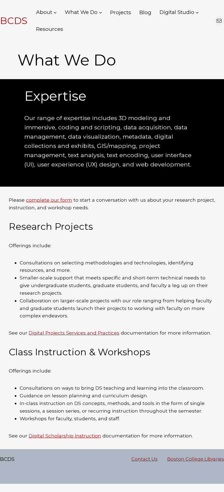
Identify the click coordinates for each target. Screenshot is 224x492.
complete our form (49, 200)
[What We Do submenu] (100, 12)
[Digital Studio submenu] (197, 12)
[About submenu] (55, 12)
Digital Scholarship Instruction (65, 436)
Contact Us (144, 459)
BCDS (13, 20)
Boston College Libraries (195, 459)
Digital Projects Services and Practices (74, 333)
